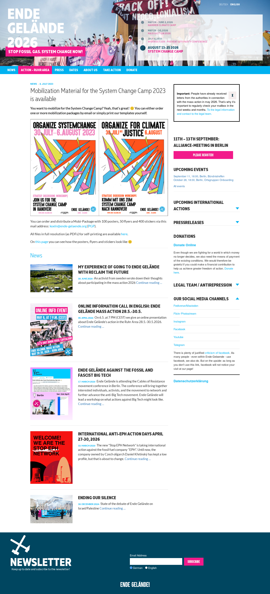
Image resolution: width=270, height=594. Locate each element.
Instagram (180, 321)
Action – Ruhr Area (35, 70)
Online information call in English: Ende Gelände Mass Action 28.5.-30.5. (119, 308)
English (235, 4)
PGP (91, 226)
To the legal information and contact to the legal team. (206, 111)
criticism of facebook (217, 353)
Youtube (178, 337)
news (33, 83)
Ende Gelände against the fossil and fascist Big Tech (115, 372)
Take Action (112, 70)
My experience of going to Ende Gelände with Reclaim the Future (118, 269)
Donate (131, 70)
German (138, 568)
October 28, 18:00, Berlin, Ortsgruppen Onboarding (203, 180)
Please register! (203, 155)
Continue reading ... (149, 283)
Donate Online (185, 245)
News (11, 70)
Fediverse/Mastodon (186, 305)
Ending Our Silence (97, 497)
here (124, 234)
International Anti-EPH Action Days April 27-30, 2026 (120, 436)
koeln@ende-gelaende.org (68, 226)
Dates (73, 70)
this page (41, 242)
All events (179, 186)
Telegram (179, 345)
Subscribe (194, 561)
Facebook (179, 329)
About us (91, 70)
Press (59, 70)
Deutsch (223, 4)
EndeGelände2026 (35, 27)
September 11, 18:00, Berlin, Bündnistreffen (199, 176)
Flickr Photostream (185, 313)
